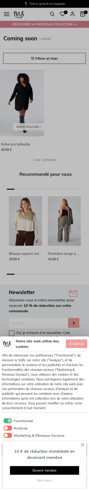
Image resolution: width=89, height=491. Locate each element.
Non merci (44, 480)
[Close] (82, 445)
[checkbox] (17, 421)
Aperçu (78, 344)
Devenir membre (44, 470)
